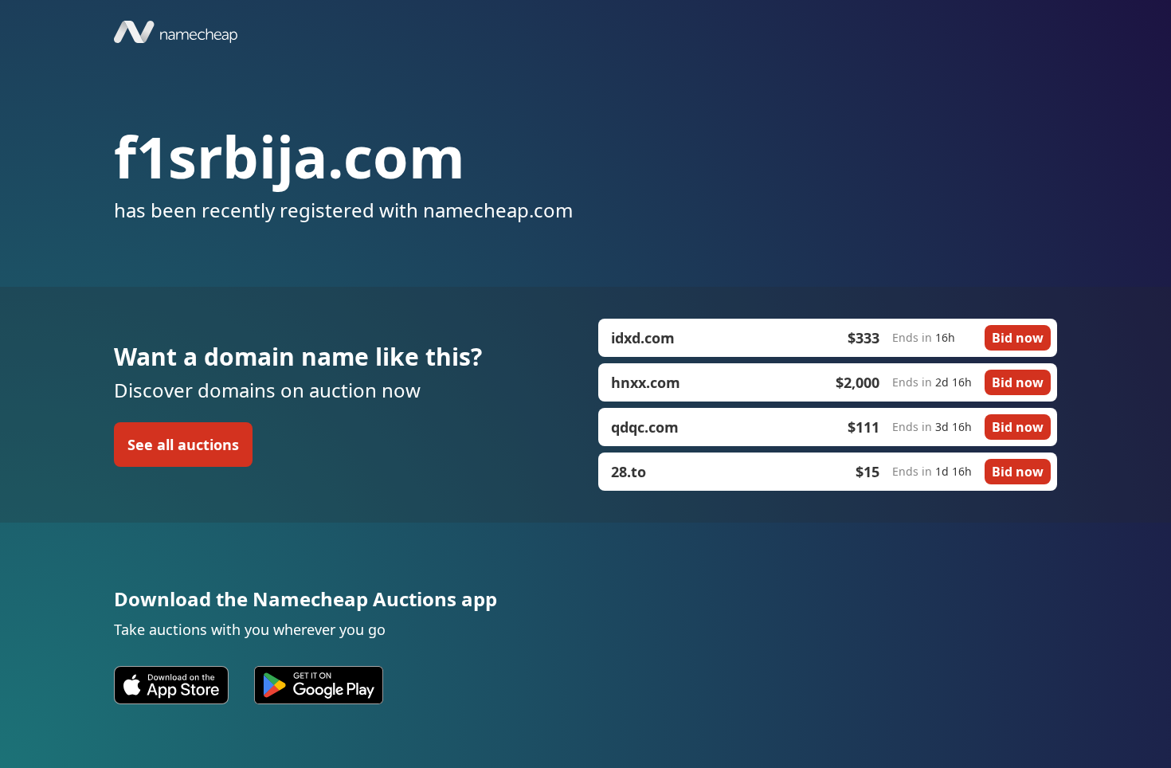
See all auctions (183, 444)
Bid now (1018, 338)
